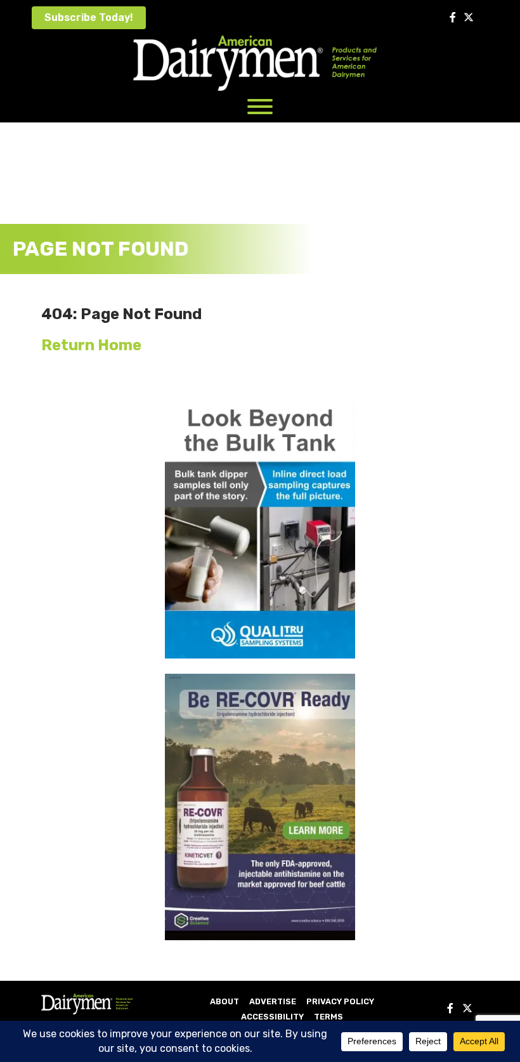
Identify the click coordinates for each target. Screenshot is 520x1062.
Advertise (272, 1001)
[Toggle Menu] (260, 106)
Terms (328, 1016)
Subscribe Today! (88, 17)
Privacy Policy (340, 1001)
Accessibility (272, 1016)
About (224, 1001)
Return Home (91, 345)
